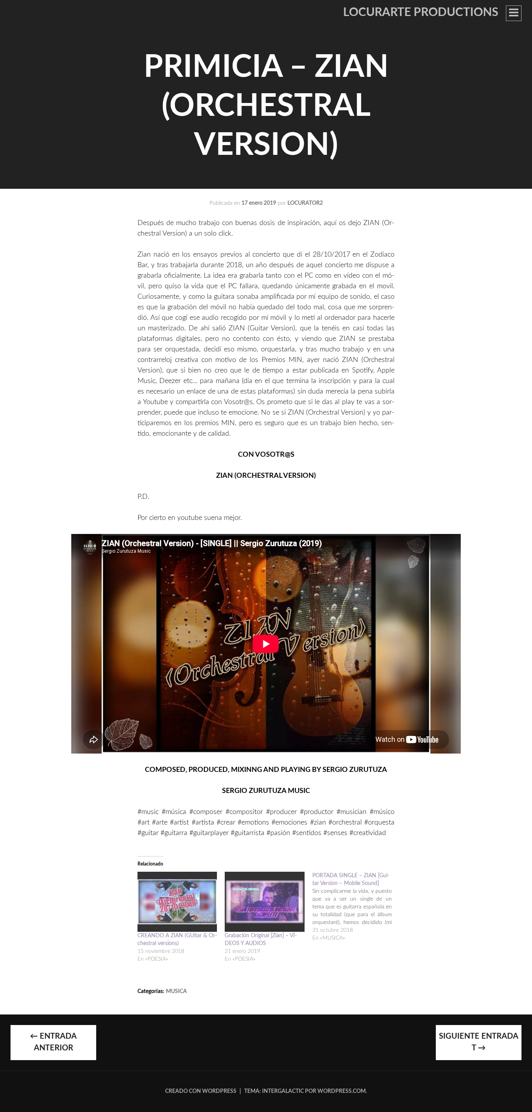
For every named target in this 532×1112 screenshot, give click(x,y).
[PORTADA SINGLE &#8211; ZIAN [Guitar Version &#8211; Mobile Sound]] (356, 907)
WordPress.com (341, 1091)
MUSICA (176, 991)
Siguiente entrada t (478, 1042)
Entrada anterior (53, 1042)
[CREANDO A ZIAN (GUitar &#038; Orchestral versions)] (177, 901)
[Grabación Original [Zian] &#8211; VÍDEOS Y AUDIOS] (264, 901)
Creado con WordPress (200, 1091)
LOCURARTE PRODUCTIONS (420, 12)
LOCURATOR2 (305, 203)
